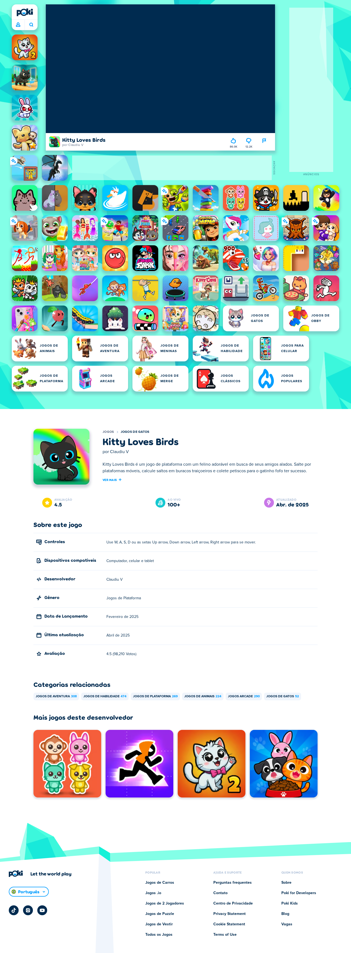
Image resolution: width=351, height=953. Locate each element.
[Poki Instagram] (28, 910)
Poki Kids (289, 903)
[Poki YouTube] (42, 910)
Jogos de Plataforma (155, 696)
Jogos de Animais (202, 696)
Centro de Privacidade (233, 903)
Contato (220, 893)
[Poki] (24, 12)
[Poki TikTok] (14, 910)
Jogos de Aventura (56, 696)
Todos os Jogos (158, 935)
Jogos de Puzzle (159, 914)
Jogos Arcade (244, 696)
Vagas (286, 924)
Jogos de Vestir (159, 924)
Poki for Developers (298, 893)
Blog (285, 914)
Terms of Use (225, 935)
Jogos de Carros (159, 883)
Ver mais (110, 480)
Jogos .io (153, 893)
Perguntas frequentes (232, 883)
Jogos (108, 432)
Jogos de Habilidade (104, 696)
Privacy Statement (229, 914)
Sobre (286, 883)
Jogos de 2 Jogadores (164, 903)
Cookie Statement (229, 924)
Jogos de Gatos (135, 432)
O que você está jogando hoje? (31, 25)
